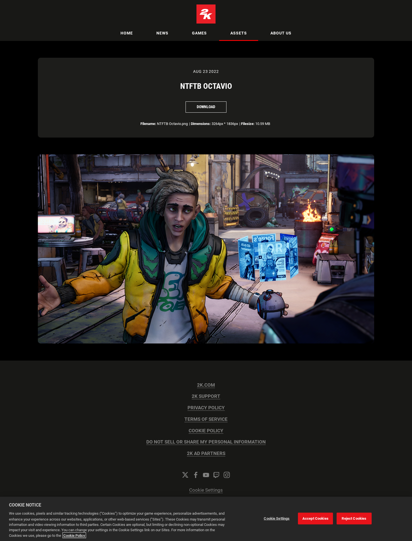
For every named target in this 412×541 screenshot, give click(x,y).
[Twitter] (185, 475)
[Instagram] (227, 475)
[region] (206, 519)
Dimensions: (201, 124)
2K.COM (206, 385)
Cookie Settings (206, 490)
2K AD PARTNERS (206, 453)
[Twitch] (216, 475)
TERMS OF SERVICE (206, 419)
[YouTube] (206, 475)
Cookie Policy (74, 535)
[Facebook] (196, 475)
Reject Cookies (354, 518)
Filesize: (247, 124)
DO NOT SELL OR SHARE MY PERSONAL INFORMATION (206, 442)
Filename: (148, 124)
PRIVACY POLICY (206, 407)
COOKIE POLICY (206, 430)
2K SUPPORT (206, 396)
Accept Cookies (315, 518)
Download (206, 107)
